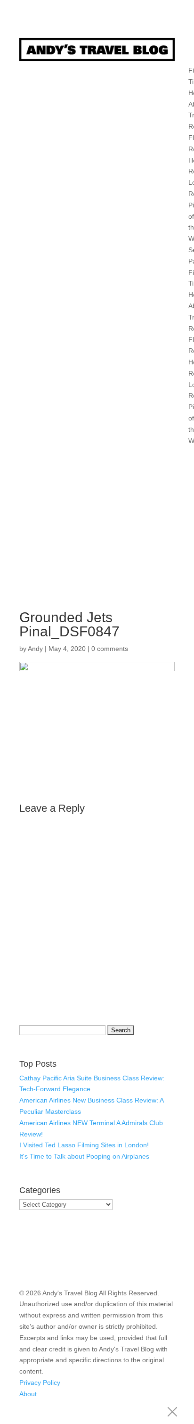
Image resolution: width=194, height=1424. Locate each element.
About (28, 1394)
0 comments (109, 648)
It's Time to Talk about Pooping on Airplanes (84, 1156)
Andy (35, 648)
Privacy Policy (39, 1382)
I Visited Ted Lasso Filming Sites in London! (84, 1145)
